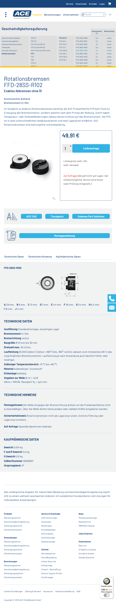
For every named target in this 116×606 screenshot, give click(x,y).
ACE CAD (31, 216)
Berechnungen (10, 561)
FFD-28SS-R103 (81, 54)
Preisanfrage (46, 565)
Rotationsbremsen (9, 54)
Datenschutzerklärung (64, 591)
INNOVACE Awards (87, 526)
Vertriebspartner (48, 553)
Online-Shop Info (48, 561)
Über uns (82, 545)
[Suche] (104, 15)
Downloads (81, 3)
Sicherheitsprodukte (13, 529)
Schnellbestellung (48, 557)
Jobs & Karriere (86, 533)
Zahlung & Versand (33, 591)
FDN (32, 60)
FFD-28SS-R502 (82, 47)
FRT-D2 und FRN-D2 (38, 47)
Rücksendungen (48, 541)
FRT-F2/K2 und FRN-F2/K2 (40, 50)
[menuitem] (36, 15)
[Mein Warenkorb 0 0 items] (109, 3)
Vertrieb (45, 549)
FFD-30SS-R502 (82, 60)
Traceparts (57, 216)
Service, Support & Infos (51, 573)
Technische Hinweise (40, 256)
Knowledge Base (48, 529)
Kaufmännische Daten (68, 256)
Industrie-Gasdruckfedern (11, 38)
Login (102, 3)
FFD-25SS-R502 (82, 38)
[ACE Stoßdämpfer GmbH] (22, 14)
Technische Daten (14, 256)
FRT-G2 (33, 41)
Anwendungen (10, 537)
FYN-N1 (33, 66)
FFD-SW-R (63, 50)
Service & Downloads (50, 514)
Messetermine (85, 522)
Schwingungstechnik (13, 526)
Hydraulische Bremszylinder (12, 44)
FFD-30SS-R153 (81, 66)
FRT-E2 (33, 38)
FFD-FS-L (62, 47)
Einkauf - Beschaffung (51, 569)
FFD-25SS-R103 (81, 44)
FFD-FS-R (62, 44)
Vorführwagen (47, 577)
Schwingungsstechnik (13, 573)
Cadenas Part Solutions (91, 216)
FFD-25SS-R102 (81, 41)
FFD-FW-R (63, 57)
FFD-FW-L (63, 60)
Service (69, 3)
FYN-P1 (33, 63)
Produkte (8, 514)
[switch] (106, 595)
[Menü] (111, 578)
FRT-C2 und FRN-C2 (38, 44)
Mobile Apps (46, 526)
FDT (32, 57)
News (81, 514)
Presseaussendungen (88, 518)
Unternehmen (85, 541)
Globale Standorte (86, 557)
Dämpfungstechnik (12, 518)
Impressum (48, 591)
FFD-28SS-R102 (82, 50)
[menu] (55, 15)
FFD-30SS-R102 (81, 57)
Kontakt (93, 3)
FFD (32, 54)
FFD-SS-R (62, 38)
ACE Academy (47, 533)
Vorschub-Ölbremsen (9, 50)
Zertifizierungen (48, 537)
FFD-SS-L (62, 41)
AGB (78, 591)
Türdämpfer (6, 47)
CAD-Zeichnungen (49, 518)
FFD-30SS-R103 (81, 63)
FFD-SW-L (63, 54)
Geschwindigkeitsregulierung (16, 522)
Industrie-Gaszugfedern (10, 41)
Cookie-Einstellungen (13, 591)
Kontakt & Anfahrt (86, 553)
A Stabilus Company (87, 549)
